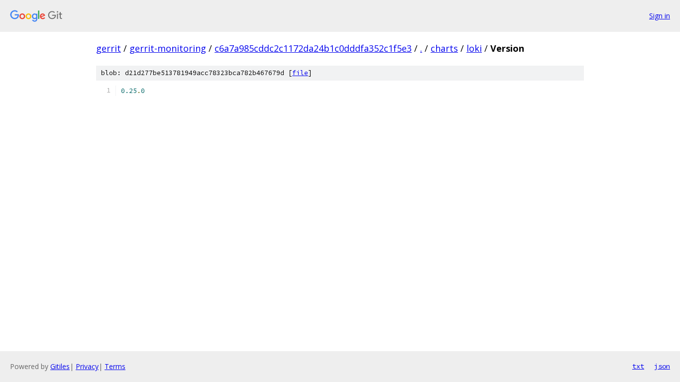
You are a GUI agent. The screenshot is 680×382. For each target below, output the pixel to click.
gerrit (108, 48)
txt (638, 366)
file (300, 73)
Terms (115, 366)
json (662, 366)
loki (474, 48)
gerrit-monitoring (167, 48)
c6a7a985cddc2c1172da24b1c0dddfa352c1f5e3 (313, 48)
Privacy (87, 366)
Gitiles (60, 366)
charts (444, 48)
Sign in (659, 15)
